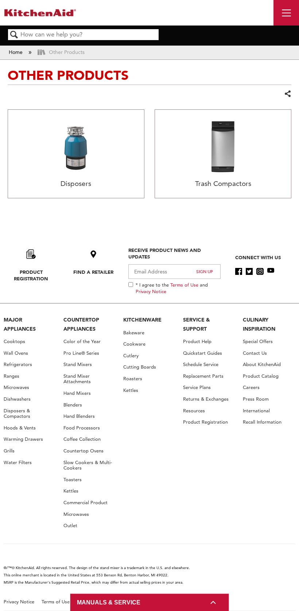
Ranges (11, 376)
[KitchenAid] (40, 12)
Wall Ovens (16, 353)
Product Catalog (261, 376)
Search (14, 35)
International (256, 410)
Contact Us (255, 353)
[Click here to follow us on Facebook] (238, 271)
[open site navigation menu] (286, 13)
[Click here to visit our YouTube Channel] (270, 271)
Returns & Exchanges (206, 399)
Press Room (256, 399)
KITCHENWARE (142, 319)
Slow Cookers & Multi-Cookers (87, 465)
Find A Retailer (93, 272)
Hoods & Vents (20, 428)
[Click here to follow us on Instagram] (259, 271)
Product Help (197, 341)
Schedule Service (200, 364)
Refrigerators (18, 364)
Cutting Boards (139, 367)
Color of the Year (82, 341)
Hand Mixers (77, 393)
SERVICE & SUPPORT (196, 324)
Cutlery (131, 355)
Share (287, 94)
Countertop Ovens (83, 451)
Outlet (70, 525)
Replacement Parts (203, 376)
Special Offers (258, 341)
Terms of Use (184, 285)
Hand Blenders (79, 416)
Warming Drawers (23, 439)
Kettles (70, 491)
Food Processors (81, 428)
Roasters (132, 378)
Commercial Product (85, 502)
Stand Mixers (77, 364)
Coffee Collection (82, 439)
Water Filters (18, 462)
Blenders (72, 405)
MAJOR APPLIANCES (20, 324)
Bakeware (133, 332)
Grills (9, 451)
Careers (251, 387)
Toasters (72, 479)
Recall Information (262, 422)
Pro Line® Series (81, 353)
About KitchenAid (262, 364)
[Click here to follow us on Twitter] (249, 271)
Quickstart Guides (202, 353)
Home (16, 52)
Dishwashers (17, 399)
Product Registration (31, 275)
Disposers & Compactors (17, 413)
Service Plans (197, 387)
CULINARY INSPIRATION (259, 324)
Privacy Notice (151, 291)
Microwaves (16, 387)
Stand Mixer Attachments (77, 379)
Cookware (134, 344)
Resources (194, 410)
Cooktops (14, 341)
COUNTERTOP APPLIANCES (81, 324)
